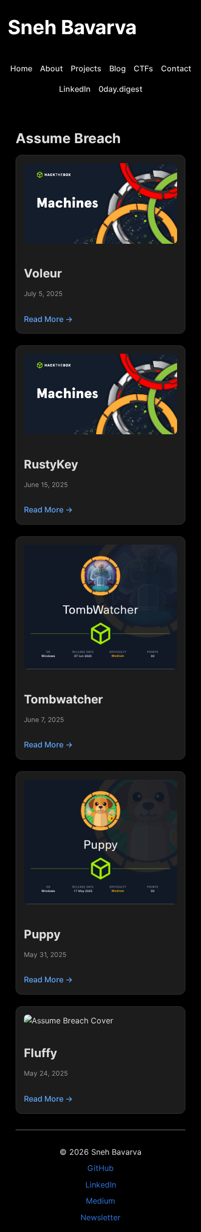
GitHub (100, 1168)
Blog (117, 68)
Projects (86, 68)
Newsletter (100, 1217)
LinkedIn (75, 89)
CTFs (143, 68)
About (51, 68)
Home (21, 68)
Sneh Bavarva (72, 27)
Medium (100, 1201)
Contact (176, 68)
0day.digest (120, 89)
